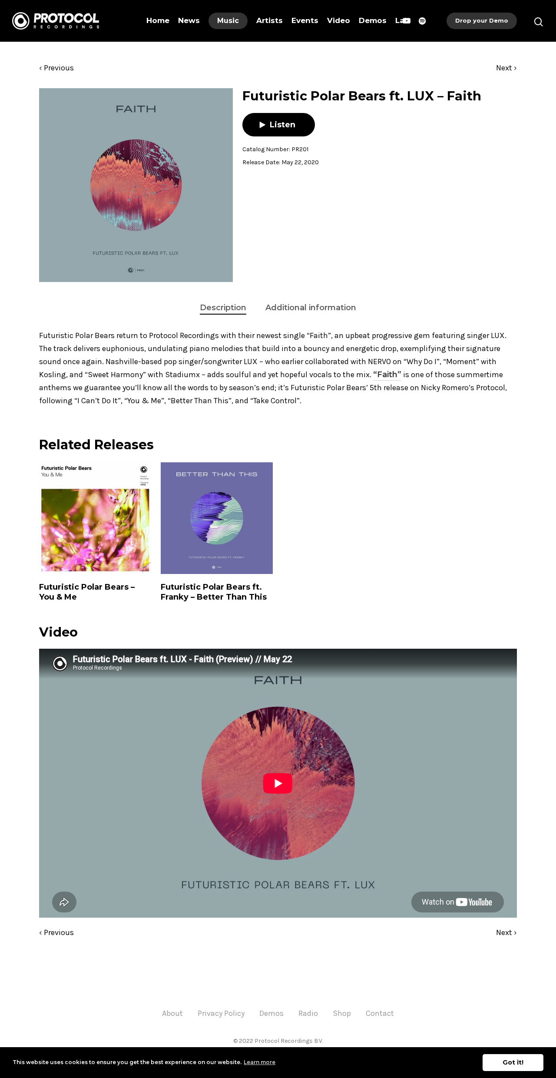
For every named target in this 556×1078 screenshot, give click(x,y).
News (189, 20)
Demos (373, 20)
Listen (282, 124)
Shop (342, 1013)
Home (157, 20)
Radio (308, 1013)
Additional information (310, 307)
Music (228, 21)
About (172, 1013)
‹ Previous (56, 68)
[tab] (223, 307)
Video (338, 20)
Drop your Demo (481, 20)
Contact (380, 1013)
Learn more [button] (259, 1062)
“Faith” (387, 374)
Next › (506, 68)
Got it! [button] (513, 1062)
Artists (269, 20)
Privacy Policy (221, 1013)
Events (304, 20)
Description (223, 307)
